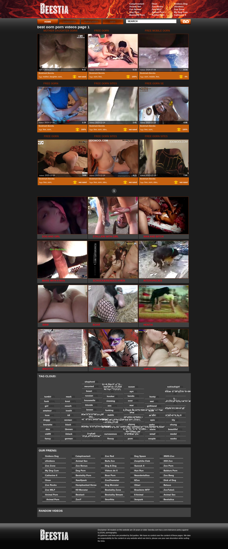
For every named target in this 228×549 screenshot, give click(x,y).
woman (70, 420)
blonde (91, 405)
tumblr (49, 396)
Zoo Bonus (135, 9)
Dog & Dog (108, 465)
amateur (49, 410)
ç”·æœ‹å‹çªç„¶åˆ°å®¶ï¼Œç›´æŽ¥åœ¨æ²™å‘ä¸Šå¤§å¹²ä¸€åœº (113, 427)
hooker (112, 396)
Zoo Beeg (167, 475)
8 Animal (136, 494)
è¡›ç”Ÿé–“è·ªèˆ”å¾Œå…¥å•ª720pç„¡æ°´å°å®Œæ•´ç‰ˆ (134, 431)
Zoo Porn (166, 465)
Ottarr (135, 485)
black (70, 424)
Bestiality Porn (137, 15)
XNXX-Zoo (167, 456)
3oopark (136, 499)
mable (112, 415)
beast (91, 391)
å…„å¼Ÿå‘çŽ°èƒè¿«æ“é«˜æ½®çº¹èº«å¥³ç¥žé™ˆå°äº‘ (176, 401)
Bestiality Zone (111, 490)
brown (91, 409)
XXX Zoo (166, 461)
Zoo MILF (157, 9)
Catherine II (180, 15)
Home (47, 21)
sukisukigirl (175, 386)
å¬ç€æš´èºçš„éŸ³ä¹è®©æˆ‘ (91, 436)
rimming (112, 401)
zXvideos (179, 6)
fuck (49, 401)
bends (133, 396)
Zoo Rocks (157, 6)
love (49, 415)
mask (70, 396)
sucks (175, 438)
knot (70, 401)
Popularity (91, 21)
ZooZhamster (110, 480)
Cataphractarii (136, 3)
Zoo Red (107, 456)
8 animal (57, 10)
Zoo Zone (179, 9)
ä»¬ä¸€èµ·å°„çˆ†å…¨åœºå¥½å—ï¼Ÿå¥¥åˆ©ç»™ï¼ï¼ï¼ (112, 388)
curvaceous (112, 434)
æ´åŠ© (154, 415)
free (100, 77)
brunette (49, 424)
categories (69, 21)
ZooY (76, 499)
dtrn (49, 429)
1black (70, 434)
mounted (91, 386)
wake (154, 424)
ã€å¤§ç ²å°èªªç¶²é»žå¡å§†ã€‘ (92, 427)
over (133, 400)
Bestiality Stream (112, 494)
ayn (133, 391)
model (175, 434)
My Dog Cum (181, 12)
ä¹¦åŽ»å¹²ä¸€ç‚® (175, 415)
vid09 (49, 434)
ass (112, 405)
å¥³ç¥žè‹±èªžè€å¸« (133, 418)
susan (133, 386)
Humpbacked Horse (84, 485)
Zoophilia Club (140, 461)
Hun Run (137, 470)
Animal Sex (135, 6)
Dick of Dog (168, 480)
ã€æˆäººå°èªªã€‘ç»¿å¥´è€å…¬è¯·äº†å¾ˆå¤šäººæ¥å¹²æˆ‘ (92, 418)
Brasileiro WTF (140, 490)
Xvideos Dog (181, 3)
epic (154, 420)
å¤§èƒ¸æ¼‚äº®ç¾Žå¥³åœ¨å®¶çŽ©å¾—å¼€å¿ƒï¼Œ (113, 420)
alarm (154, 429)
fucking (112, 410)
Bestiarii (78, 494)
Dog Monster (110, 485)
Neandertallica (140, 475)
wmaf (154, 434)
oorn (60, 77)
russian (91, 395)
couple (154, 438)
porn (133, 438)
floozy (112, 438)
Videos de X (109, 470)
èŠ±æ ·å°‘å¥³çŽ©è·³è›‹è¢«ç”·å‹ (176, 392)
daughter (53, 77)
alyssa (133, 424)
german (70, 438)
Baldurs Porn (168, 470)
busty (154, 396)
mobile (152, 77)
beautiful (175, 429)
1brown (70, 429)
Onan (154, 3)
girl (49, 406)
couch (70, 406)
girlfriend (154, 406)
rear (133, 405)
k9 (70, 415)
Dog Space (138, 456)
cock (154, 410)
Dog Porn (134, 12)
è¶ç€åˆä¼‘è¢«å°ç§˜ (175, 409)
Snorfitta (107, 499)
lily (175, 420)
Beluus (165, 485)
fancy (49, 438)
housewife (91, 400)
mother (46, 77)
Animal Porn (158, 12)
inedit (70, 410)
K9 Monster (80, 490)
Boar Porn (108, 475)
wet (154, 401)
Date (113, 21)
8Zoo (135, 480)
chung (175, 424)
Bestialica (167, 499)
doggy (49, 420)
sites (105, 129)
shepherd (91, 381)
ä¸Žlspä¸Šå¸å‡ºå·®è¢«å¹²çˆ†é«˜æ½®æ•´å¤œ (134, 411)
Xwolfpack (79, 480)
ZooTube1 (167, 490)
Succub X (137, 465)
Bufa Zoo (108, 461)
